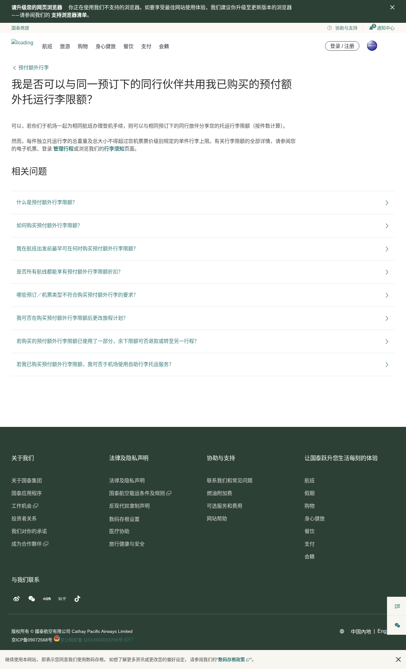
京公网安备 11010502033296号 (92, 639)
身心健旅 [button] (105, 46)
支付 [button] (146, 46)
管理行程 (63, 148)
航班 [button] (47, 46)
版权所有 (20, 631)
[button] (398, 659)
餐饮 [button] (128, 46)
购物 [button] (83, 46)
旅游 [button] (65, 46)
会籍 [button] (164, 46)
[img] (392, 7)
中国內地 (361, 631)
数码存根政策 (231, 659)
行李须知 (114, 148)
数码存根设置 (124, 519)
